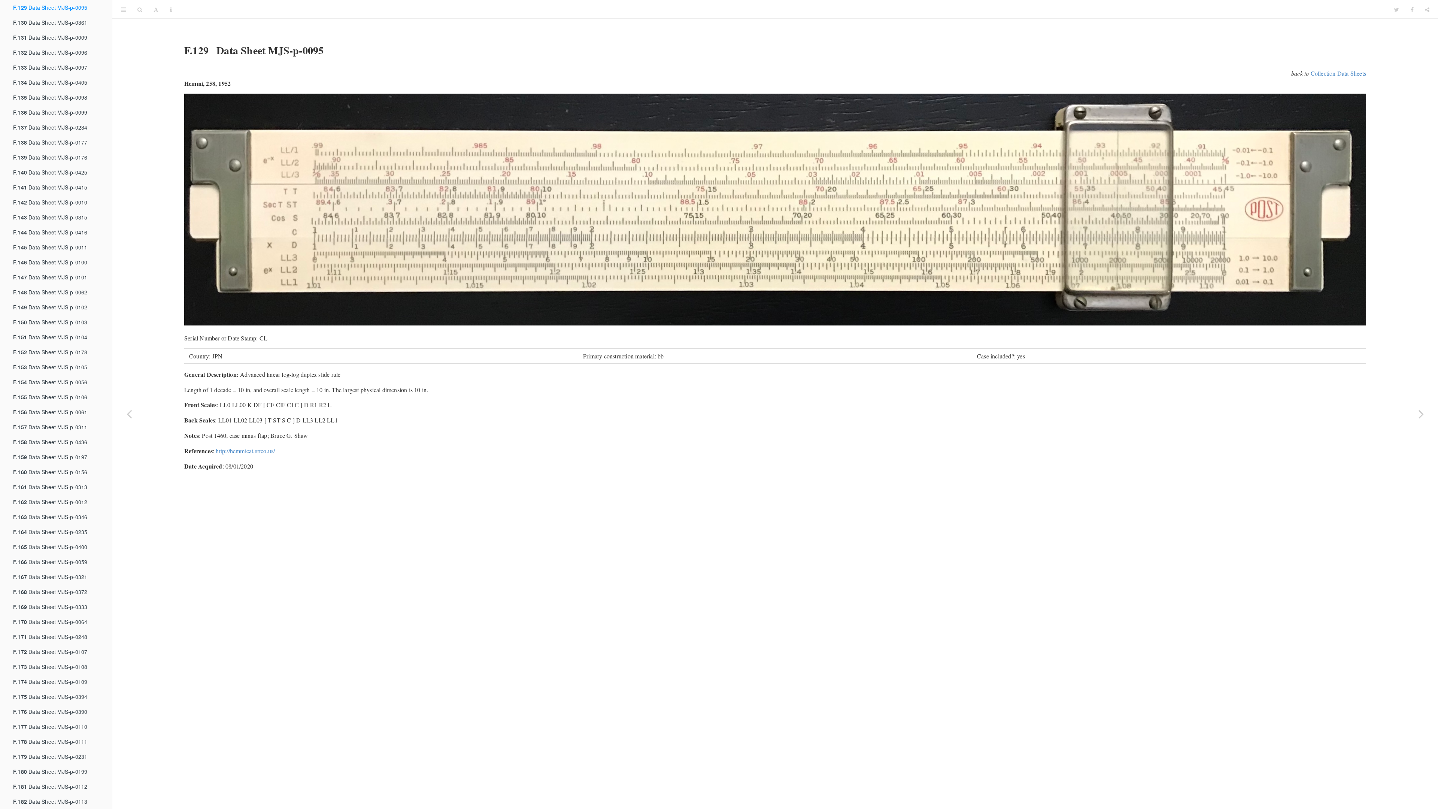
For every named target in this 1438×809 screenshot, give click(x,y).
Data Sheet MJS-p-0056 (50, 382)
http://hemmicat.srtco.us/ (245, 451)
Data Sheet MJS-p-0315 (50, 217)
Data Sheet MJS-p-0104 (50, 337)
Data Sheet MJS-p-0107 (50, 651)
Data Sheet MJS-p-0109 (50, 681)
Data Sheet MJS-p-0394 (50, 696)
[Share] (1427, 9)
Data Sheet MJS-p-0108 (50, 666)
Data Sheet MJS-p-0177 (50, 142)
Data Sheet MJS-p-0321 (50, 577)
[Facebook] (1412, 9)
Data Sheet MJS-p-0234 (50, 127)
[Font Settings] (156, 9)
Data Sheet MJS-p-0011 (50, 247)
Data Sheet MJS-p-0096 (50, 52)
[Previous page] (129, 414)
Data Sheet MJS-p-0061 (50, 412)
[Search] (140, 9)
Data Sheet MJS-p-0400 (50, 547)
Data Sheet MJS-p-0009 (50, 37)
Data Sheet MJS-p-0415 (50, 187)
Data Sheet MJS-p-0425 (50, 172)
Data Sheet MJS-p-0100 (50, 262)
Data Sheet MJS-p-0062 (50, 292)
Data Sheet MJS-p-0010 (50, 202)
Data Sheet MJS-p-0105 (50, 367)
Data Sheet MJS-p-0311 (50, 427)
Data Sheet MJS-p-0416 (50, 232)
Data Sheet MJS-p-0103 (50, 322)
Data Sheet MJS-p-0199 (50, 771)
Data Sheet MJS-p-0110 (50, 726)
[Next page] (1421, 414)
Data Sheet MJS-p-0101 (50, 277)
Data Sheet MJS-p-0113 (50, 801)
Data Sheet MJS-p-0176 (50, 157)
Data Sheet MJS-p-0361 (50, 22)
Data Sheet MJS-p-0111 (50, 741)
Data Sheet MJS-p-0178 (50, 352)
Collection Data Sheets (1338, 73)
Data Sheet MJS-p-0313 (50, 487)
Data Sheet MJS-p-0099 (50, 112)
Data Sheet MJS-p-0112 (50, 786)
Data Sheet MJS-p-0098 (50, 97)
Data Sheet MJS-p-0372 (50, 592)
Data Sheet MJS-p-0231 (50, 756)
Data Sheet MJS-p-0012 (50, 502)
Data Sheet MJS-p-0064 (50, 621)
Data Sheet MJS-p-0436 (50, 442)
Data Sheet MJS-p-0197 (50, 457)
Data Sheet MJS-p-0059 (50, 562)
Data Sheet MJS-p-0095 (50, 7)
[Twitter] (1397, 9)
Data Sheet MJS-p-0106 (50, 397)
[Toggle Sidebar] (123, 9)
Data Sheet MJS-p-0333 (50, 606)
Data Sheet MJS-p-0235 (50, 532)
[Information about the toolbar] (171, 9)
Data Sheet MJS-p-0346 (50, 517)
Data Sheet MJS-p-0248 (50, 636)
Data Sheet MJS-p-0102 (50, 307)
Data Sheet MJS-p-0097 (50, 67)
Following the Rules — (783, 9)
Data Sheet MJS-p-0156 (50, 472)
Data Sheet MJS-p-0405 (50, 82)
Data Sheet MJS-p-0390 (50, 711)
